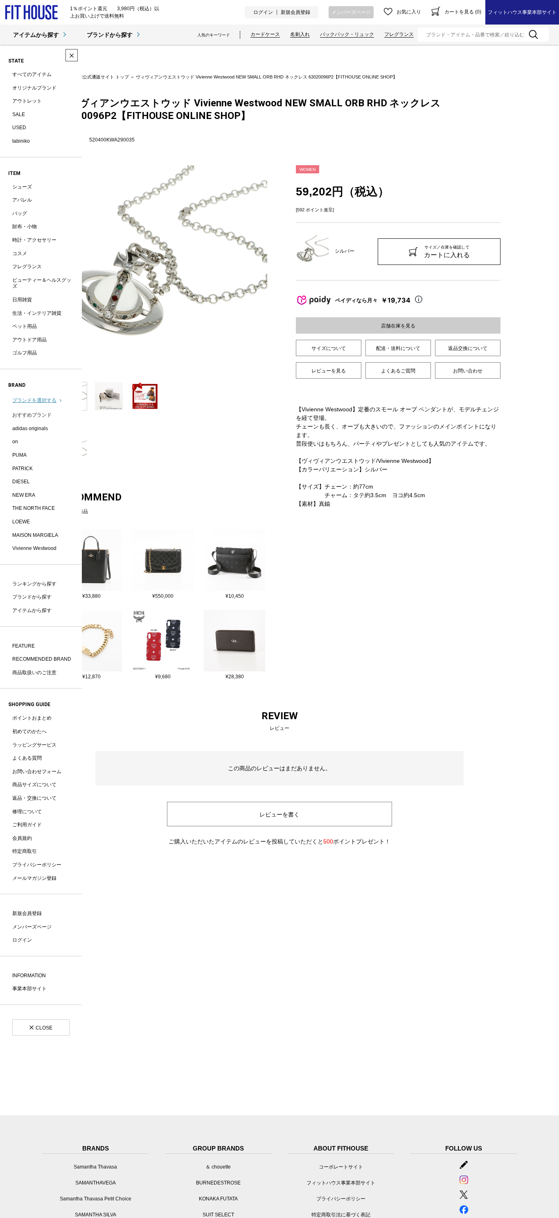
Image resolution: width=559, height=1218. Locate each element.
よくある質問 (27, 758)
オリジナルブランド (34, 88)
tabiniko (21, 141)
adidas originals (30, 428)
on (15, 441)
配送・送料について (398, 348)
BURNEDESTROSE (218, 1183)
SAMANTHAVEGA (95, 1183)
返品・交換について (34, 798)
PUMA (19, 455)
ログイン (263, 12)
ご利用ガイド (27, 825)
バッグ (19, 213)
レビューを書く (279, 814)
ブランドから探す (110, 34)
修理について (27, 811)
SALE (18, 114)
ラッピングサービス (34, 745)
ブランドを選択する (34, 400)
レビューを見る (328, 371)
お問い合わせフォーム (36, 771)
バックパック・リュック (347, 34)
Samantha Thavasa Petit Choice (95, 1199)
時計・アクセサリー (34, 240)
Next (273, 269)
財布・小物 (24, 226)
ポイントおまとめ (32, 718)
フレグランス (399, 34)
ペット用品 (24, 326)
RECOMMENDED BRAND (41, 659)
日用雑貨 (22, 300)
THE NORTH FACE (33, 508)
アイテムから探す (36, 34)
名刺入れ (300, 34)
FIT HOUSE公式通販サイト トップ (94, 76)
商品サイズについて (34, 784)
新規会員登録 (295, 12)
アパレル (22, 200)
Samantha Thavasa (95, 1167)
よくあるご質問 (398, 371)
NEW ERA (23, 495)
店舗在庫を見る (398, 326)
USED (19, 127)
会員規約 (22, 838)
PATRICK (22, 468)
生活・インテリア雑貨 (36, 313)
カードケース (265, 34)
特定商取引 (24, 851)
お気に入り (409, 12)
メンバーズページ (351, 12)
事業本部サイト (29, 988)
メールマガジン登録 (34, 878)
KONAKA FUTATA (218, 1199)
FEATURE (23, 646)
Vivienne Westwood (34, 548)
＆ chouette (218, 1167)
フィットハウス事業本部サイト (522, 12)
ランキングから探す (34, 584)
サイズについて (328, 348)
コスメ (19, 253)
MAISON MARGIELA (35, 535)
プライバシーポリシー (36, 865)
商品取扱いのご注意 (34, 672)
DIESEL (21, 482)
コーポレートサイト (341, 1167)
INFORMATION (29, 975)
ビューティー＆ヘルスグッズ (41, 283)
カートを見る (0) (462, 12)
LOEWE (21, 522)
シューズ (22, 187)
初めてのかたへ (29, 731)
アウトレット (27, 101)
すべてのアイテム (32, 74)
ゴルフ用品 (24, 353)
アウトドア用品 (29, 340)
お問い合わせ (467, 371)
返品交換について (467, 348)
